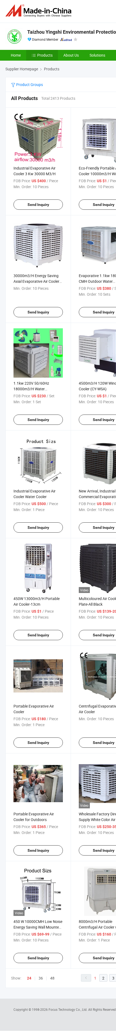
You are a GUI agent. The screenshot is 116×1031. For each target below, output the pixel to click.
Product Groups (29, 84)
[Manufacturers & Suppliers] (39, 10)
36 (41, 978)
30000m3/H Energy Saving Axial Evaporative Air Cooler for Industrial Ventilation (36, 281)
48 (52, 978)
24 (29, 978)
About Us (71, 55)
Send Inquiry (38, 204)
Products (45, 55)
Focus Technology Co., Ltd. (68, 1009)
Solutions (97, 55)
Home (16, 55)
